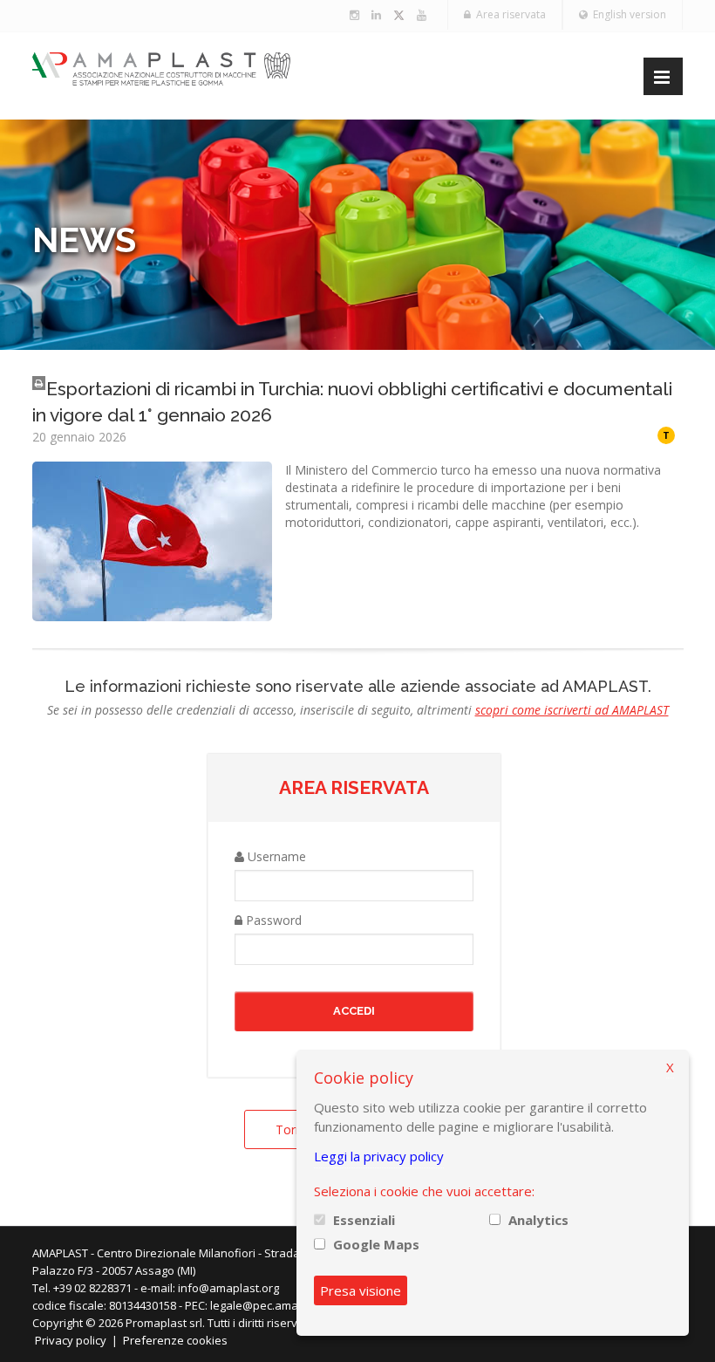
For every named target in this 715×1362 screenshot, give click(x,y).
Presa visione (360, 1290)
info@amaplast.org (228, 1288)
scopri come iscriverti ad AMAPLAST (572, 710)
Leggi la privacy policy (379, 1156)
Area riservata (508, 14)
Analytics (538, 1220)
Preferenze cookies (175, 1340)
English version (627, 14)
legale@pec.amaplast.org (277, 1305)
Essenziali (364, 1220)
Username (275, 856)
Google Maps (376, 1244)
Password (272, 920)
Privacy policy (70, 1340)
